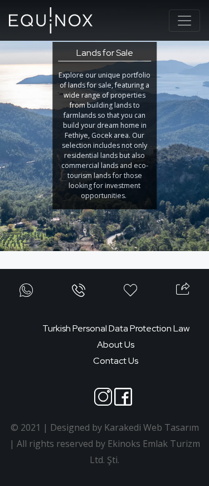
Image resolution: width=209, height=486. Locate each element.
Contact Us (115, 361)
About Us (115, 344)
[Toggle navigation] (184, 20)
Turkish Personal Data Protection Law (115, 328)
